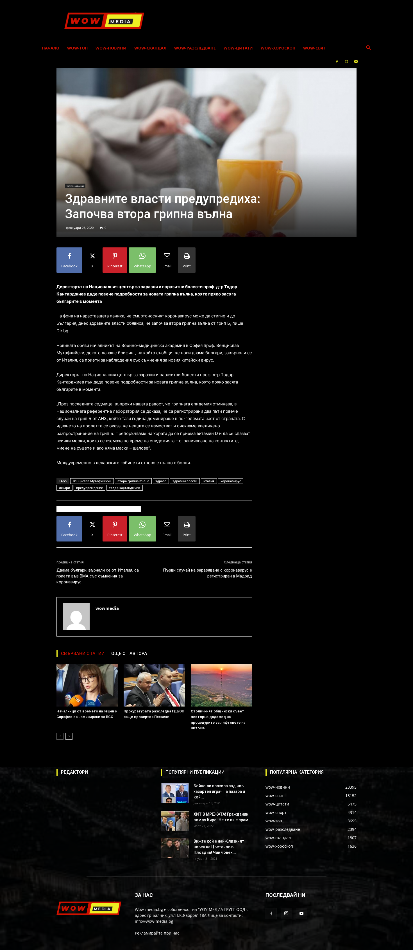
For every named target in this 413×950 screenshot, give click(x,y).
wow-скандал (150, 48)
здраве (160, 481)
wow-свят (314, 48)
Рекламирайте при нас (157, 933)
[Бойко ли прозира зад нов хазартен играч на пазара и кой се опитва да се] (175, 793)
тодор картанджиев (124, 488)
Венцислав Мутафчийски (92, 481)
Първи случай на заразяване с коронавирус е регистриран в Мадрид (207, 573)
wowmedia (107, 608)
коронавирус (231, 481)
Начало (50, 48)
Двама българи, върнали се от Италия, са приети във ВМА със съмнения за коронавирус (97, 576)
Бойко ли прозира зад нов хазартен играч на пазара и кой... (219, 791)
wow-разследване (195, 48)
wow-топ (77, 48)
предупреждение (89, 488)
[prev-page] (59, 736)
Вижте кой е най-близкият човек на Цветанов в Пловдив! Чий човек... (219, 847)
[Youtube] (356, 61)
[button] (368, 48)
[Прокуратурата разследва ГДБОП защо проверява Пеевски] (154, 685)
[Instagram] (346, 61)
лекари (64, 488)
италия (208, 481)
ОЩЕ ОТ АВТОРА (129, 653)
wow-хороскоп (278, 48)
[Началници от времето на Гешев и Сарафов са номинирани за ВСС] (87, 685)
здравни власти (185, 481)
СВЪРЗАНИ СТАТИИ (83, 653)
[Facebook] (337, 61)
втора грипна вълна (133, 481)
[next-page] (68, 736)
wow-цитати (238, 48)
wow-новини (111, 48)
